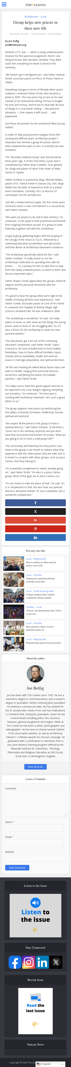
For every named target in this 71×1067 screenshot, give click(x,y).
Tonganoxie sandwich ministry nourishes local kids (40, 580)
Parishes (38, 575)
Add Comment (39, 34)
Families (30, 607)
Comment (10, 788)
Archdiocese (31, 16)
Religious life (40, 558)
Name (9, 822)
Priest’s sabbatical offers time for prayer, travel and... (41, 564)
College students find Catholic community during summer (40, 596)
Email (9, 837)
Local (43, 16)
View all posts (35, 766)
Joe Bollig (56, 34)
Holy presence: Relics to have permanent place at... (40, 628)
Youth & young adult (43, 591)
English (46, 1063)
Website (9, 851)
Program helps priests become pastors (43, 642)
